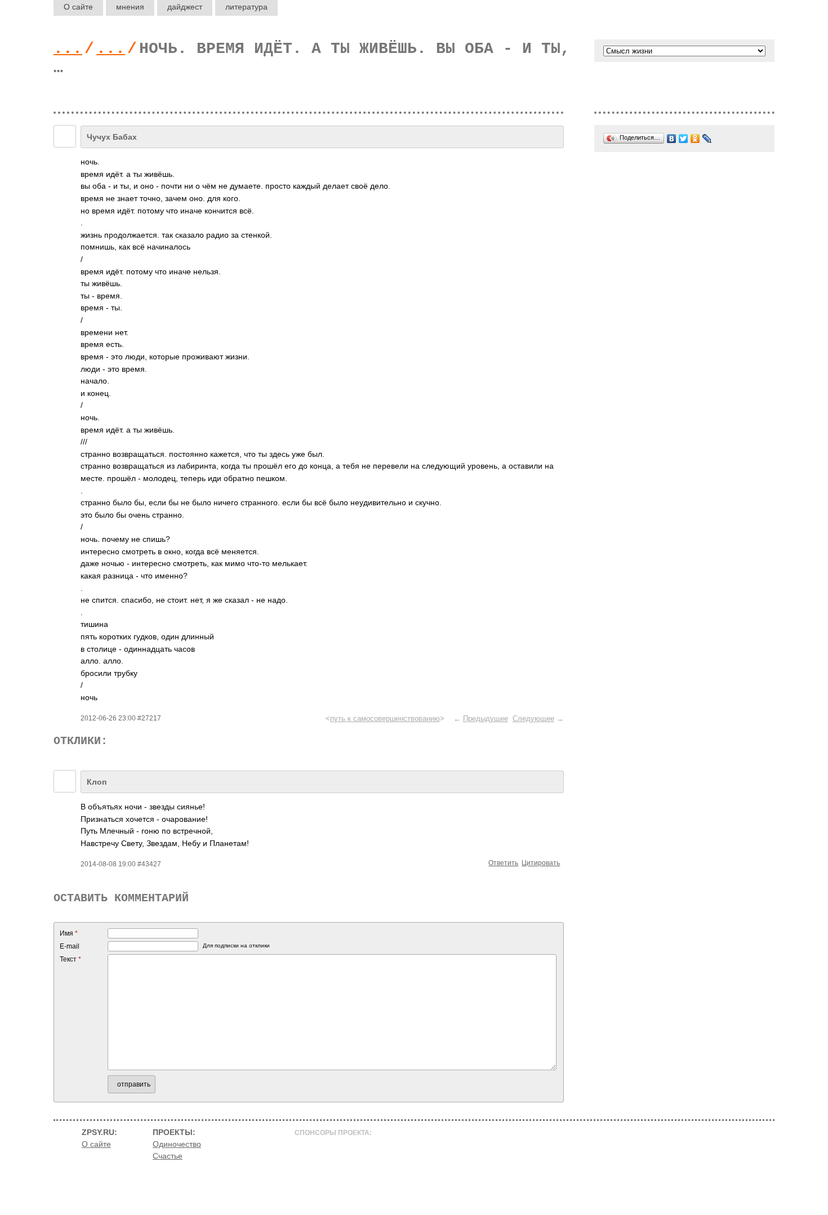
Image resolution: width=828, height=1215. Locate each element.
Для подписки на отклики (236, 945)
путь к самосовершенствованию (385, 718)
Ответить (503, 863)
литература (246, 6)
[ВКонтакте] (672, 138)
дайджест (184, 6)
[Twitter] (683, 138)
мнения (130, 6)
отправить (133, 1084)
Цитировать (541, 863)
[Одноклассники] (695, 138)
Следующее (533, 718)
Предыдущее (485, 718)
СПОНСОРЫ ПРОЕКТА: (333, 1133)
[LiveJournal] (707, 138)
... (68, 48)
